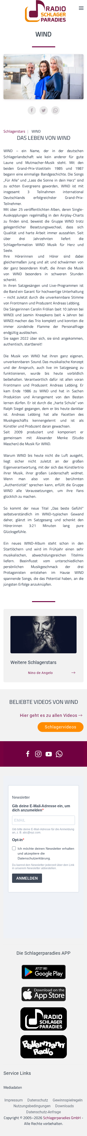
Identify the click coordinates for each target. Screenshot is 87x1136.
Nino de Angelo (40, 673)
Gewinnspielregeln (68, 1100)
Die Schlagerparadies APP (43, 953)
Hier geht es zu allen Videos (48, 715)
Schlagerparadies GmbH (62, 1117)
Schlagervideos (60, 726)
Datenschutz (37, 1100)
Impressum (13, 1100)
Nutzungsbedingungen (32, 1106)
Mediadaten (12, 1087)
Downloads (64, 1106)
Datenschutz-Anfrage (43, 1112)
